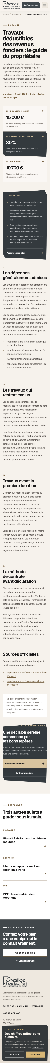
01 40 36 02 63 (25, 961)
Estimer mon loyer (25, 773)
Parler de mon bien (25, 253)
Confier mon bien (30, 5)
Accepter (35, 1054)
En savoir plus (37, 1047)
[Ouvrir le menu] (45, 5)
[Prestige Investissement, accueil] (11, 5)
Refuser (14, 1054)
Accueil (6, 14)
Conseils (15, 14)
